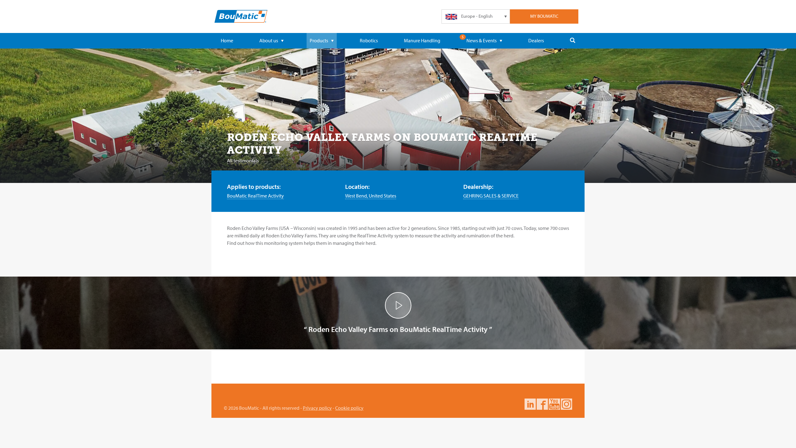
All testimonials (243, 160)
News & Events (481, 40)
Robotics (369, 40)
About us (268, 40)
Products (319, 40)
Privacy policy (317, 408)
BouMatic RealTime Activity (255, 196)
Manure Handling (422, 40)
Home (227, 40)
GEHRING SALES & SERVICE (491, 196)
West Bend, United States (370, 196)
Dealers (536, 40)
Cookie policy (349, 408)
